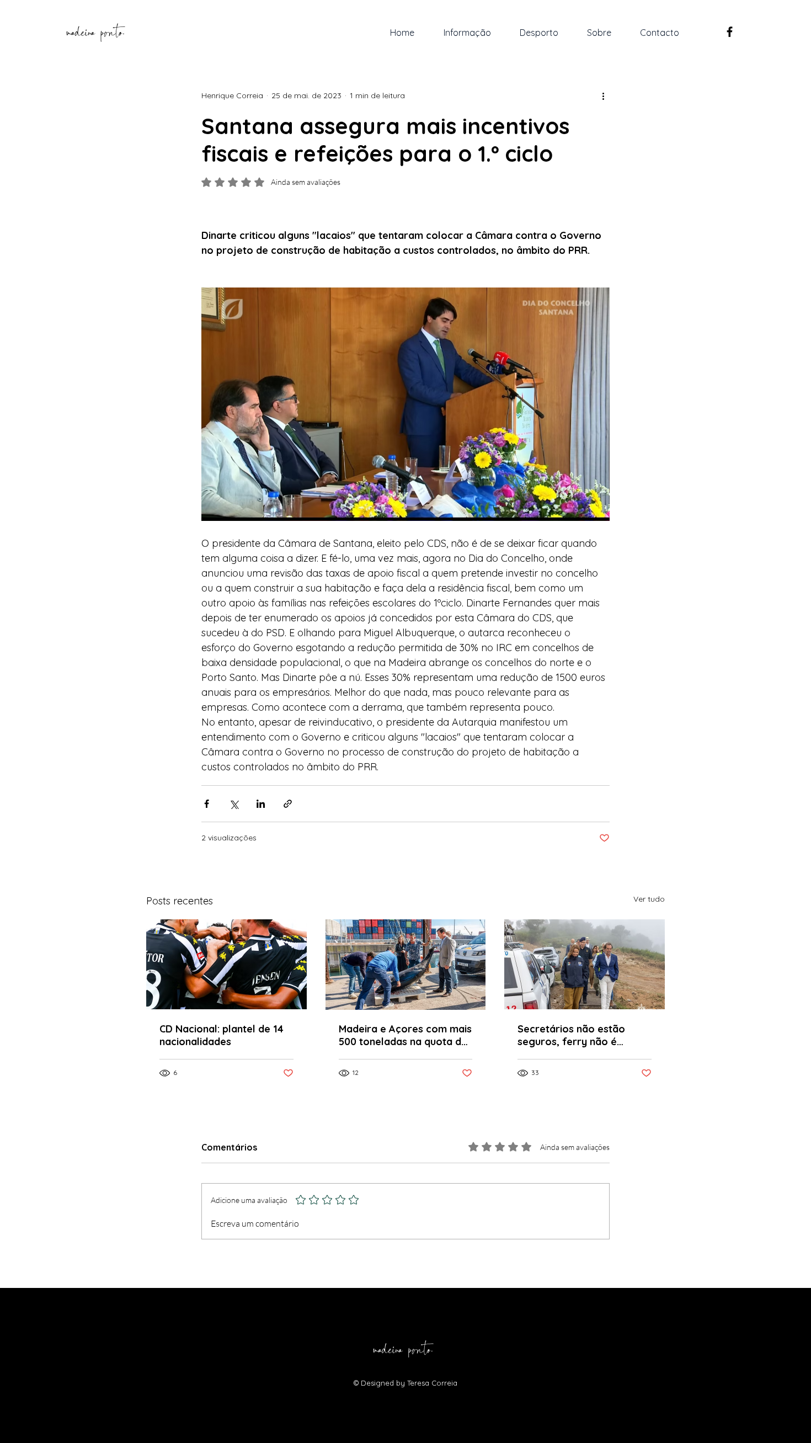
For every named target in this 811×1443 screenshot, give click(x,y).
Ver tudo (649, 899)
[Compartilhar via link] (287, 803)
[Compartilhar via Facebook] (206, 803)
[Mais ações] (603, 95)
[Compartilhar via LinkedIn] (260, 803)
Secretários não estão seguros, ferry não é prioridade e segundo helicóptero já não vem (573, 1035)
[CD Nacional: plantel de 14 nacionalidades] (226, 964)
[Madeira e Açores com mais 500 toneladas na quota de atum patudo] (406, 964)
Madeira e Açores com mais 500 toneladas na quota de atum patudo (405, 1035)
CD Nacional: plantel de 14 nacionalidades (221, 1035)
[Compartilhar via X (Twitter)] (233, 803)
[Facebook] (730, 32)
